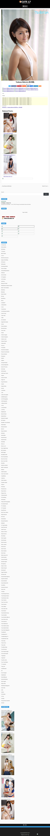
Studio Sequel (4, 567)
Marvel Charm (3, 413)
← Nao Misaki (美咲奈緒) (6, 186)
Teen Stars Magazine (5, 630)
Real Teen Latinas (4, 512)
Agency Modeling (4, 259)
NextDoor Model (4, 465)
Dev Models (3, 319)
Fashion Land (3, 339)
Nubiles (2, 469)
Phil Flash (3, 486)
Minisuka (29, 84)
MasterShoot (3, 416)
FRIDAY (2, 358)
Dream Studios (4, 326)
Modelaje (3, 441)
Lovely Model (3, 407)
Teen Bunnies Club (4, 597)
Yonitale (2, 698)
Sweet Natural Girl (4, 582)
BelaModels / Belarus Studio (6, 285)
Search (2, 192)
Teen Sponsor (4, 621)
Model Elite (3, 435)
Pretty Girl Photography (5, 501)
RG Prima (3, 516)
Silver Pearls (3, 548)
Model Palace (4, 437)
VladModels (3, 674)
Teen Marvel (3, 610)
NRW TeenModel (4, 467)
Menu (26, 6)
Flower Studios (4, 354)
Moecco (3, 443)
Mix (40, 86)
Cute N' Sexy (3, 313)
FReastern (3, 356)
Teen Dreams (3, 604)
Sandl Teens (3, 529)
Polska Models (4, 495)
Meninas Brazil (4, 426)
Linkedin (36, 86)
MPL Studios (3, 450)
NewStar (2, 463)
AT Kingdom (3, 277)
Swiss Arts (3, 589)
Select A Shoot (4, 531)
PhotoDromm (3, 488)
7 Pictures (3, 251)
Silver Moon (3, 546)
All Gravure (3, 262)
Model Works (3, 439)
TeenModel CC (4, 634)
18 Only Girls (3, 244)
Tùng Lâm (3, 666)
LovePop (3, 409)
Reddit (24, 86)
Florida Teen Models (5, 351)
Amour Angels (4, 268)
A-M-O (2, 255)
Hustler (2, 384)
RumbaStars (3, 518)
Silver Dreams (4, 542)
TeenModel (3, 632)
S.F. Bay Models (4, 525)
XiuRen (2, 692)
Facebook (14, 86)
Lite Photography (4, 398)
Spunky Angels (4, 561)
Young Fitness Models (5, 700)
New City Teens (4, 458)
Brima (2, 300)
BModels (3, 292)
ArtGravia (3, 272)
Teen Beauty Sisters (5, 595)
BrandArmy (3, 298)
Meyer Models (4, 431)
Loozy (2, 405)
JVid (2, 392)
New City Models (4, 456)
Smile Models (4, 557)
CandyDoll (3, 302)
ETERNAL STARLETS (6, 203)
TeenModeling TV (4, 636)
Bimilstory (3, 289)
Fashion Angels (4, 334)
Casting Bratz (3, 304)
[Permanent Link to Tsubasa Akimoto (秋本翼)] (25, 45)
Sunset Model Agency (5, 576)
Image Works (3, 386)
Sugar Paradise (4, 572)
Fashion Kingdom (4, 336)
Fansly (2, 332)
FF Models (3, 347)
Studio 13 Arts (4, 565)
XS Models (3, 694)
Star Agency (3, 563)
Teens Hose (3, 642)
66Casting (3, 249)
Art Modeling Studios (5, 270)
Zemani (2, 702)
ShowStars (3, 535)
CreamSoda (3, 309)
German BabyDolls (4, 364)
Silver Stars (3, 553)
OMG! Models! (4, 471)
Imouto (2, 388)
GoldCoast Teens (4, 373)
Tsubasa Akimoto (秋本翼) (25, 82)
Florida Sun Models (5, 349)
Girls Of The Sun (4, 366)
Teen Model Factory (5, 612)
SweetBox (3, 585)
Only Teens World (4, 473)
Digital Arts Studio (4, 321)
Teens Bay (3, 640)
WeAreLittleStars (4, 679)
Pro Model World (4, 503)
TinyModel (3, 655)
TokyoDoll (3, 657)
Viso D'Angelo (4, 672)
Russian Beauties (4, 520)
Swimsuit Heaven (4, 587)
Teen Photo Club (4, 619)
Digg (32, 86)
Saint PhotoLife (4, 527)
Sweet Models (4, 580)
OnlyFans (3, 478)
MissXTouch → (45, 186)
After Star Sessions (4, 257)
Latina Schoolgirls (4, 394)
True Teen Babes (4, 662)
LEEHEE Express (4, 396)
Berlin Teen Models (5, 287)
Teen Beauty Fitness (5, 593)
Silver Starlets (3, 550)
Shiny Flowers (4, 533)
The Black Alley (4, 647)
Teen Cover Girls (4, 602)
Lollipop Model (4, 403)
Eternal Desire (4, 328)
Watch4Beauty (4, 677)
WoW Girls (3, 687)
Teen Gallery (3, 606)
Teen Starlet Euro (4, 623)
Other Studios (4, 480)
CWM (2, 317)
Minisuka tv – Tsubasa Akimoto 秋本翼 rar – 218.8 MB (12, 107)
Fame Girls (3, 330)
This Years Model (4, 653)
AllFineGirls (3, 264)
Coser (2, 306)
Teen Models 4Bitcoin (5, 617)
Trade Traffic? (25, 212)
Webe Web (3, 683)
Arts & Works (3, 274)
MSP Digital (3, 452)
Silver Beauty (3, 540)
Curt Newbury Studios (5, 311)
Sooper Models (4, 559)
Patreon (2, 484)
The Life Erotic (4, 649)
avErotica (3, 281)
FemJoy (2, 345)
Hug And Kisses (4, 381)
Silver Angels (3, 538)
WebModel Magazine (5, 685)
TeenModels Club (4, 638)
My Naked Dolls (4, 454)
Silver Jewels (3, 544)
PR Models (3, 499)
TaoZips (2, 591)
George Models (4, 362)
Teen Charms (3, 600)
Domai (2, 324)
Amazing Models (4, 266)
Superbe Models (4, 578)
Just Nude (3, 390)
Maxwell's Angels (4, 418)
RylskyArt (3, 523)
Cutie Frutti (3, 315)
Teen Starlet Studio (5, 627)
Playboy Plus (3, 493)
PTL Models (3, 505)
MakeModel (3, 411)
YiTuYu (2, 696)
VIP (1, 670)
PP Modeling (3, 497)
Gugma (2, 375)
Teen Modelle (4, 615)
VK (28, 86)
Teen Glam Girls (4, 608)
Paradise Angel (4, 482)
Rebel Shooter (4, 514)
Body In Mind (3, 294)
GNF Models (3, 371)
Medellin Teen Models (5, 422)
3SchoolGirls (3, 247)
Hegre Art (3, 379)
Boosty (2, 296)
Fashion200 (3, 343)
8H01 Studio (3, 253)
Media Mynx (3, 424)
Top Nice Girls (4, 660)
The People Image (4, 651)
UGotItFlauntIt (3, 668)
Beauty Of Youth (4, 283)
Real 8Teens (3, 510)
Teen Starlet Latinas (5, 625)
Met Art (2, 428)
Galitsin (2, 360)
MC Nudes (3, 420)
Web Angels (3, 681)
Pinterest (19, 86)
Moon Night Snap (4, 448)
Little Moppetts (4, 401)
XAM (2, 689)
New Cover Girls (4, 461)
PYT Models (3, 508)
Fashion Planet (4, 341)
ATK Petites (3, 279)
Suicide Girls (3, 574)
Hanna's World (4, 377)
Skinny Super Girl (4, 555)
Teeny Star (3, 645)
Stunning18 (3, 570)
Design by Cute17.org (25, 834)
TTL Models (3, 664)
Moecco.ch (3, 446)
